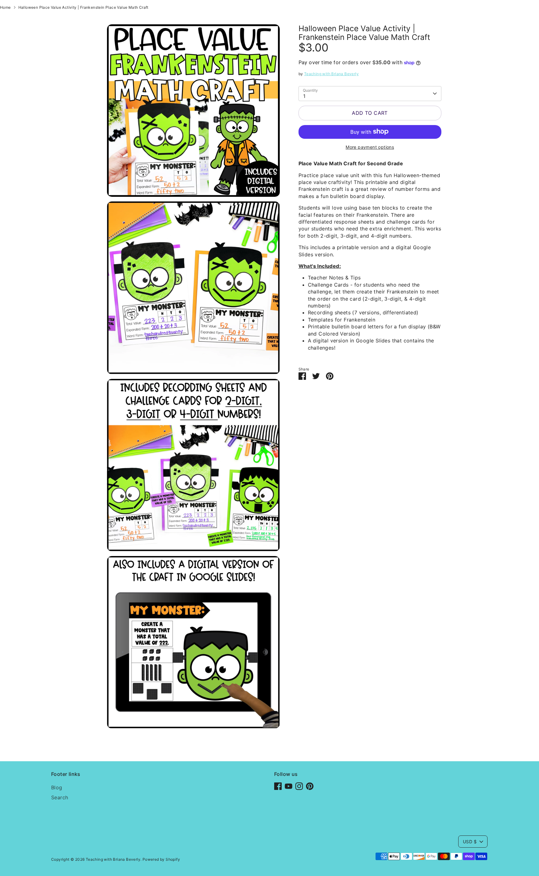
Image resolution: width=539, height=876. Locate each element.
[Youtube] (288, 786)
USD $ (470, 841)
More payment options (370, 146)
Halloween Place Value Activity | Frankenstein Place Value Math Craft (83, 7)
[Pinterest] (309, 786)
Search (59, 797)
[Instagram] (299, 786)
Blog (56, 787)
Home (5, 7)
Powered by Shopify (161, 859)
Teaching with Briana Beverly (331, 73)
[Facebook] (278, 786)
